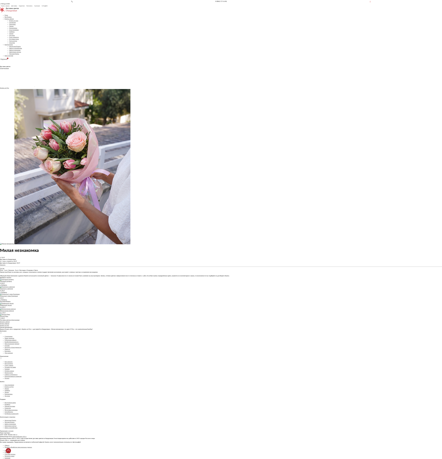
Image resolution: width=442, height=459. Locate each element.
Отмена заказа (9, 371)
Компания (3, 331)
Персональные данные (12, 344)
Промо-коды (9, 373)
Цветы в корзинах (14, 50)
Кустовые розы (14, 39)
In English (45, 6)
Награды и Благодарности (13, 347)
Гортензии (12, 22)
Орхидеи (12, 43)
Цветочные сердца (15, 52)
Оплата (7, 378)
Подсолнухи (13, 41)
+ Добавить (3, 285)
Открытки (8, 408)
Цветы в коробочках (15, 48)
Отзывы (7, 345)
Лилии (11, 33)
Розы (6, 15)
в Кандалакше (11, 11)
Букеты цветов (9, 19)
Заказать (2, 265)
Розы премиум (14, 37)
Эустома (7, 396)
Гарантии (22, 6)
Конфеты (7, 404)
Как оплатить (9, 363)
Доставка (14, 6)
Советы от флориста (11, 374)
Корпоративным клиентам (13, 376)
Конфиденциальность (11, 342)
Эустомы (12, 35)
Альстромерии (14, 30)
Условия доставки (10, 367)
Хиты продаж (9, 55)
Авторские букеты (15, 46)
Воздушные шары (10, 402)
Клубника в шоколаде (11, 413)
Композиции (9, 44)
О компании (8, 336)
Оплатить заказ (9, 456)
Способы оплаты (10, 454)
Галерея (7, 369)
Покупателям (4, 356)
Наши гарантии (9, 338)
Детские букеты (14, 54)
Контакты (29, 6)
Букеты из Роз (4, 88)
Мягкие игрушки (10, 406)
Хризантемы (13, 28)
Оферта (7, 445)
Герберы (12, 32)
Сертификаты (9, 412)
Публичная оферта (10, 340)
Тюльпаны (12, 24)
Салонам (37, 6)
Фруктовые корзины (11, 410)
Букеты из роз (13, 21)
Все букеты (8, 17)
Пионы (11, 26)
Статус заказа (5, 6)
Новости (7, 349)
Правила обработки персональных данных (18, 447)
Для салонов (9, 353)
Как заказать (9, 362)
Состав (2, 268)
